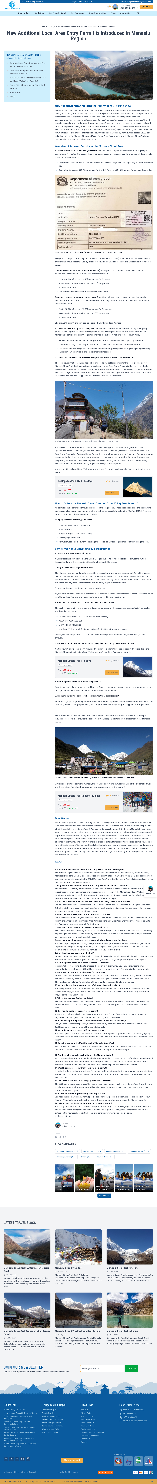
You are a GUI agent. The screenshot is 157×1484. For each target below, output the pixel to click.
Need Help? (150, 893)
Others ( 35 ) (86, 1157)
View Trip (110, 493)
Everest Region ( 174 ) (92, 1151)
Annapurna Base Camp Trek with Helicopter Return (17, 1423)
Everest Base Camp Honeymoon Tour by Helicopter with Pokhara (20, 1445)
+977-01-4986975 (130, 1417)
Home (44, 26)
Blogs (113, 13)
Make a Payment (72, 1460)
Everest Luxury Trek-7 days (14, 1410)
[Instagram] (17, 1459)
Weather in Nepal (88, 1419)
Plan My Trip (146, 7)
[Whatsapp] (22, 1459)
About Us (84, 1410)
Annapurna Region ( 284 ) (67, 1151)
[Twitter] (11, 1459)
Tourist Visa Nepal (88, 1429)
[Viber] (28, 1459)
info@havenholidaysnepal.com (135, 1421)
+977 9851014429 (129, 1413)
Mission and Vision (88, 1416)
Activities (39, 13)
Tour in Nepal (47, 1413)
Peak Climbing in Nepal (51, 1416)
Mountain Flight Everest (51, 1423)
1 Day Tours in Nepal (50, 1432)
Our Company (77, 13)
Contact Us (125, 13)
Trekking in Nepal (49, 1410)
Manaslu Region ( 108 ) (115, 1151)
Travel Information (97, 13)
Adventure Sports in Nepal (52, 1419)
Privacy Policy (86, 1413)
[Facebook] (6, 1459)
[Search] (138, 13)
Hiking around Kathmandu (52, 1426)
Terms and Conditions (90, 1435)
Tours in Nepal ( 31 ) (105, 1157)
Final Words (15, 92)
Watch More (104, 1195)
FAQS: (12, 96)
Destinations (24, 13)
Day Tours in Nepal (57, 13)
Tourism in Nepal (87, 1426)
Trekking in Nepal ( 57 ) (66, 1157)
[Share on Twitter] (60, 1137)
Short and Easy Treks (50, 1429)
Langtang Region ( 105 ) (139, 1151)
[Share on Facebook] (56, 1137)
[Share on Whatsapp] (64, 1137)
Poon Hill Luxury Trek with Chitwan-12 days (20, 1413)
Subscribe (131, 1368)
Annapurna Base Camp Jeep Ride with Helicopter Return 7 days (19, 1439)
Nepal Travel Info (87, 1423)
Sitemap (84, 1442)
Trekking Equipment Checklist (92, 1432)
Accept (150, 1481)
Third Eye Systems (71, 1472)
